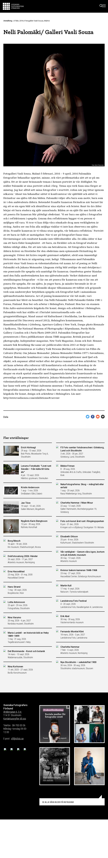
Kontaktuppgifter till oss (14, 718)
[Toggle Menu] (104, 6)
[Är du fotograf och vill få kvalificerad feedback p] (89, 724)
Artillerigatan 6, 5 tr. (12, 711)
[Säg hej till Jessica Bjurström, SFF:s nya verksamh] (89, 766)
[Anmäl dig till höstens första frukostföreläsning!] (54, 724)
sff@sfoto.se (17, 738)
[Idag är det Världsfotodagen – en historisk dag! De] (54, 766)
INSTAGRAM (58, 802)
